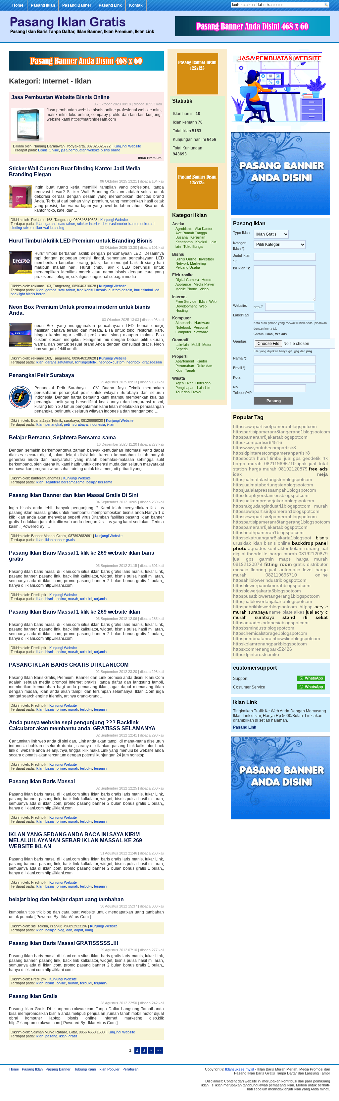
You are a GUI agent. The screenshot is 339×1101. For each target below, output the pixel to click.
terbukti (86, 599)
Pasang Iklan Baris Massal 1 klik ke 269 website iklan (74, 612)
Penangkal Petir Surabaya (41, 375)
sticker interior (88, 224)
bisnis (50, 599)
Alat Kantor (204, 229)
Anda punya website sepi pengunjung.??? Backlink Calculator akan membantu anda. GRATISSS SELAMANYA (82, 725)
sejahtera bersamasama (64, 482)
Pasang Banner (76, 5)
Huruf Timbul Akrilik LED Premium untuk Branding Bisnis (81, 241)
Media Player (204, 284)
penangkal (53, 424)
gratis (73, 1036)
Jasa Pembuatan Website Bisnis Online (60, 97)
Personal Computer (191, 329)
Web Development (196, 304)
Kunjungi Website (127, 146)
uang (89, 930)
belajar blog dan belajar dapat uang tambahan (66, 899)
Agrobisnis (183, 229)
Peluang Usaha (187, 267)
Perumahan (184, 366)
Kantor (202, 361)
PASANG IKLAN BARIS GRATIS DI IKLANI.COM (68, 665)
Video (204, 289)
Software (201, 332)
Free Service (185, 301)
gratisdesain (152, 362)
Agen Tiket (184, 383)
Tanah (190, 370)
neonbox (133, 362)
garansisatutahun (59, 362)
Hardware (202, 323)
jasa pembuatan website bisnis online (90, 150)
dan (69, 930)
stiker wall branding (48, 228)
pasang (51, 1036)
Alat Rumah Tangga (191, 233)
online (61, 599)
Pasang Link (110, 5)
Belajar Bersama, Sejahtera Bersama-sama (62, 437)
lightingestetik (86, 362)
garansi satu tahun (60, 224)
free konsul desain (92, 290)
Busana (181, 237)
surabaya (80, 424)
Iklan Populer (109, 1069)
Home (18, 5)
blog (61, 930)
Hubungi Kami (84, 1069)
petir (67, 424)
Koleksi (201, 242)
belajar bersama (99, 482)
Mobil (195, 345)
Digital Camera (187, 280)
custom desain (120, 290)
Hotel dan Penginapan (193, 385)
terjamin (100, 599)
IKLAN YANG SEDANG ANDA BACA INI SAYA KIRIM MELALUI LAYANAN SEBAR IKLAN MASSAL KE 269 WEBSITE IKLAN (75, 840)
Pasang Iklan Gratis (33, 996)
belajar (50, 930)
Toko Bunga (193, 246)
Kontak (136, 5)
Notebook (183, 327)
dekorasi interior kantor (120, 224)
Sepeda (181, 349)
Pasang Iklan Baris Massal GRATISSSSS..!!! (63, 943)
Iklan (39, 224)
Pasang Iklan (43, 5)
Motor (207, 345)
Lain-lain (182, 345)
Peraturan (130, 1069)
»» (159, 1050)
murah (73, 599)
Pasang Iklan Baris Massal (42, 781)
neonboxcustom (111, 362)
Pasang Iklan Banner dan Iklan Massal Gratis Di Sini (73, 495)
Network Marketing (190, 263)
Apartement (184, 361)
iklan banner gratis (60, 540)
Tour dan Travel (188, 392)
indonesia (97, 424)
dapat (78, 930)
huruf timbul (143, 290)
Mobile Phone (186, 289)
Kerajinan (197, 237)
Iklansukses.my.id (239, 1069)
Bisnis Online (48, 150)
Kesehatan (184, 242)
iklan (110, 424)
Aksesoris (183, 323)
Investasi (206, 259)
